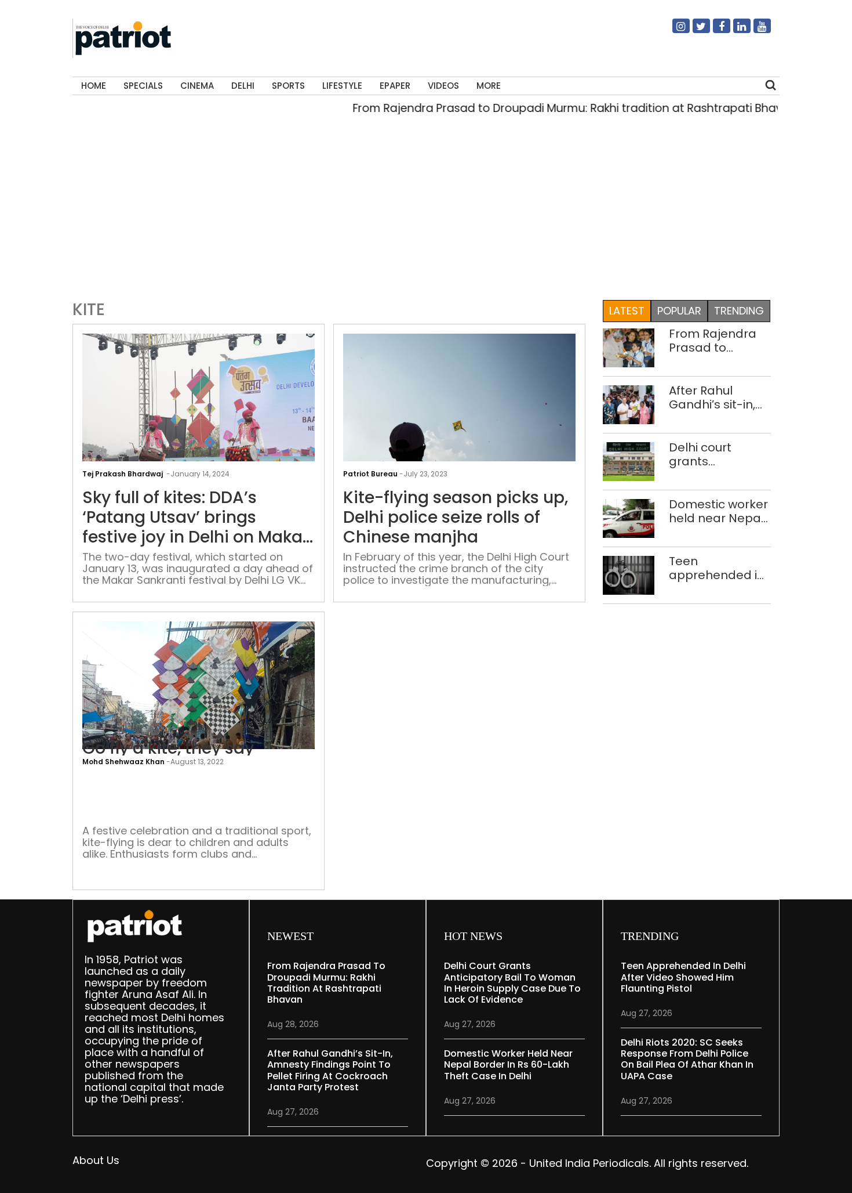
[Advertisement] (426, 211)
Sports (288, 85)
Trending (739, 310)
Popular (679, 310)
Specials (143, 85)
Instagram (674, 30)
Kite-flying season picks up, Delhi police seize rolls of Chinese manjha (455, 517)
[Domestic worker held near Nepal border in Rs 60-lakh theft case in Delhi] (628, 517)
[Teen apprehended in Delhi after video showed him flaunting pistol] (628, 574)
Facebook (714, 30)
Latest (627, 310)
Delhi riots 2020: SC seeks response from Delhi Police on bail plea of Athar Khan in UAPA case (687, 1059)
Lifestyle (342, 85)
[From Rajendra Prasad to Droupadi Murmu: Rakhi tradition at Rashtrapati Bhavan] (628, 346)
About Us (95, 1160)
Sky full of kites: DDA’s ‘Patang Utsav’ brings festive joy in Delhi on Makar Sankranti (195, 517)
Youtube (755, 30)
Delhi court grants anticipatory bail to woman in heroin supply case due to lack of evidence (717, 454)
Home (93, 85)
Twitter (694, 30)
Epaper (395, 85)
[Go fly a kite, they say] (198, 708)
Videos (443, 85)
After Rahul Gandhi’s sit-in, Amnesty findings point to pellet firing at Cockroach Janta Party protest (719, 397)
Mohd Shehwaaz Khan (123, 762)
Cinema (197, 85)
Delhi (242, 85)
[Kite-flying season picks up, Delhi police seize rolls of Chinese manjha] (459, 420)
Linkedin (735, 30)
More (488, 85)
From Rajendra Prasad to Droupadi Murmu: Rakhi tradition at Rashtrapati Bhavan (552, 108)
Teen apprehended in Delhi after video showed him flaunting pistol (716, 568)
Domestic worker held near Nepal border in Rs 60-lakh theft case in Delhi (719, 511)
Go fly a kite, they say (168, 748)
